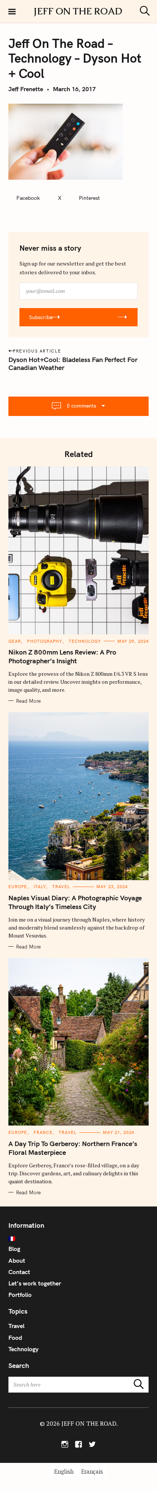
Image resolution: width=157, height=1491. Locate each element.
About (16, 1260)
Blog (14, 1248)
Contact (19, 1272)
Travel (61, 886)
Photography (44, 641)
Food (15, 1337)
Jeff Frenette (25, 89)
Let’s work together (34, 1283)
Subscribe (41, 317)
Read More (28, 701)
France (43, 1132)
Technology (85, 641)
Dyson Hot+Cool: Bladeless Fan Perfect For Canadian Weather (73, 363)
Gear (14, 641)
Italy (40, 886)
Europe (17, 886)
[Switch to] (78, 1238)
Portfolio (20, 1294)
